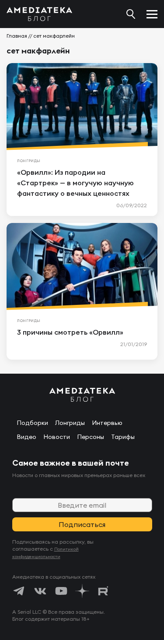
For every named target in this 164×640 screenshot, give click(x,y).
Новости (56, 437)
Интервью (107, 423)
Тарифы (123, 437)
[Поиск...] (131, 14)
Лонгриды (70, 423)
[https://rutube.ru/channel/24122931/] (103, 591)
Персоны (90, 437)
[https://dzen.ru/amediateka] (82, 591)
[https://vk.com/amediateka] (40, 591)
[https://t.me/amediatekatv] (19, 591)
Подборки (32, 423)
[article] (82, 139)
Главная (17, 35)
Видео (26, 437)
